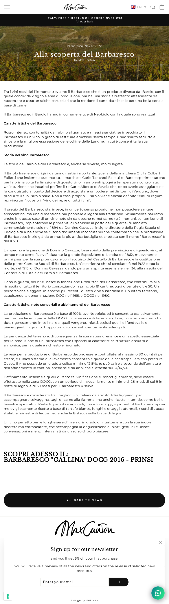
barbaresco (75, 46)
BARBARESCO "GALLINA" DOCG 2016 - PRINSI (78, 460)
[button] (139, 7)
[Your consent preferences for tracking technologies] (8, 596)
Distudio (92, 600)
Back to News (88, 500)
